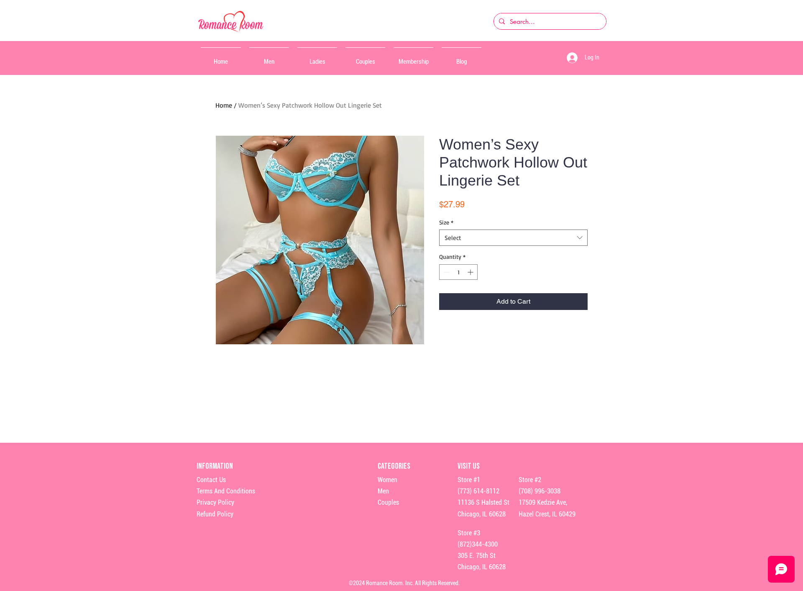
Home (223, 105)
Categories (394, 466)
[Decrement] (445, 272)
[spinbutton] (458, 272)
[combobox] (513, 238)
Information (215, 466)
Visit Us (469, 466)
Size (446, 222)
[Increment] (471, 272)
